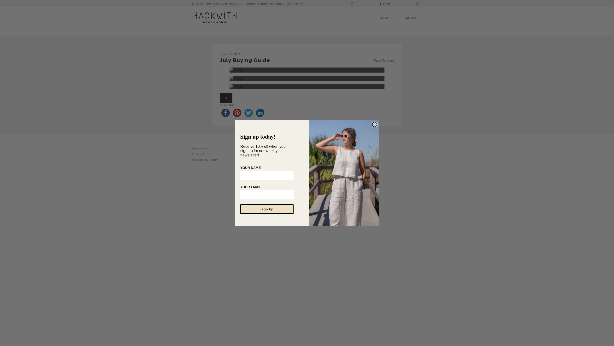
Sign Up (266, 209)
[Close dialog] (374, 124)
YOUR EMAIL (250, 187)
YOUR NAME (250, 168)
